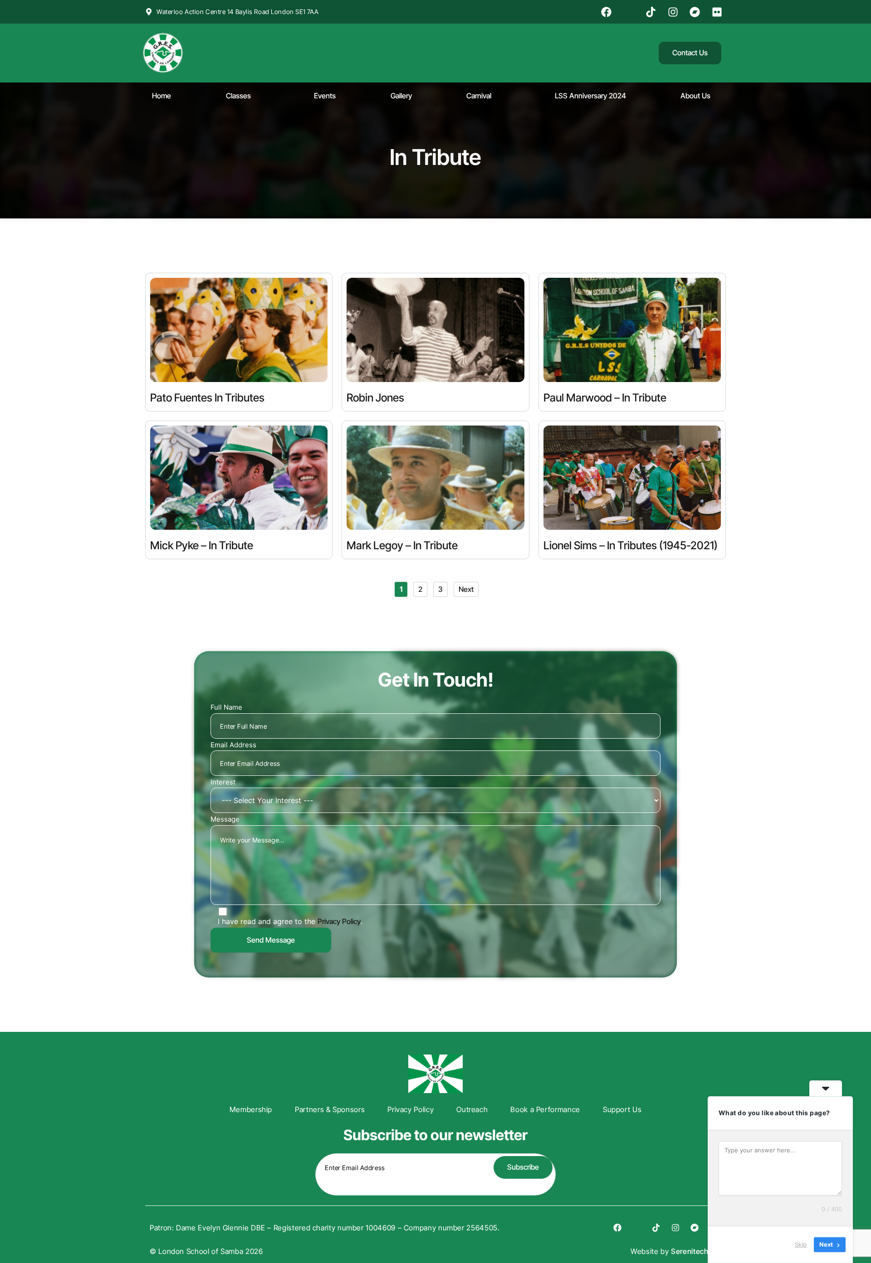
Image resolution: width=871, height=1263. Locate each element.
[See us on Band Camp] (696, 12)
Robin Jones (375, 397)
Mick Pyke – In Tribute (201, 545)
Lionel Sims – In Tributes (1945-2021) (630, 545)
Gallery (401, 95)
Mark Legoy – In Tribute (402, 545)
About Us (695, 95)
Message (225, 819)
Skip (801, 1244)
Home (161, 95)
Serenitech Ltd (696, 1251)
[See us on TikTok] (652, 12)
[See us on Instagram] (674, 12)
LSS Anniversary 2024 (590, 95)
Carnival (478, 95)
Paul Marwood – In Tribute (604, 397)
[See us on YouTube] (629, 12)
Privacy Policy (339, 921)
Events (325, 95)
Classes (238, 95)
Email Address (233, 744)
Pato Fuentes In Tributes (207, 397)
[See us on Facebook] (608, 12)
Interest (222, 782)
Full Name (226, 707)
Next (466, 589)
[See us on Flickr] (718, 12)
